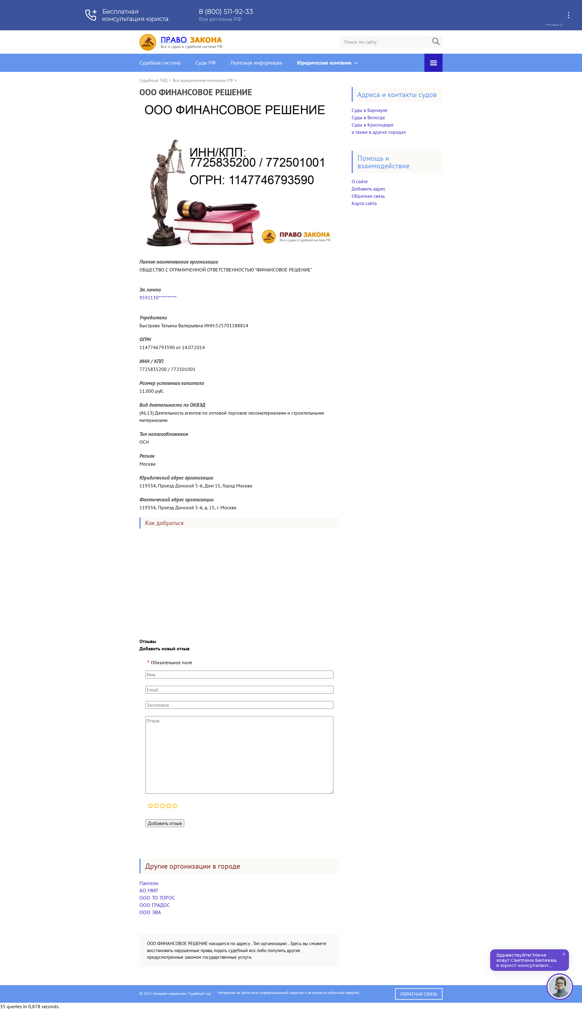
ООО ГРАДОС (154, 905)
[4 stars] (169, 806)
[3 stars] (162, 806)
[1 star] (150, 806)
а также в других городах (379, 132)
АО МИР (148, 890)
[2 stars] (156, 806)
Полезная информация (256, 62)
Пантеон (148, 883)
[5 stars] (175, 806)
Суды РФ (206, 62)
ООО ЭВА (150, 912)
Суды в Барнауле (369, 110)
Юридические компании (324, 62)
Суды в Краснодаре (372, 125)
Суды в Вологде (368, 117)
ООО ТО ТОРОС (157, 897)
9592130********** (158, 298)
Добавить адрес (369, 189)
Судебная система (159, 62)
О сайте (360, 181)
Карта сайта (364, 203)
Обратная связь (368, 196)
